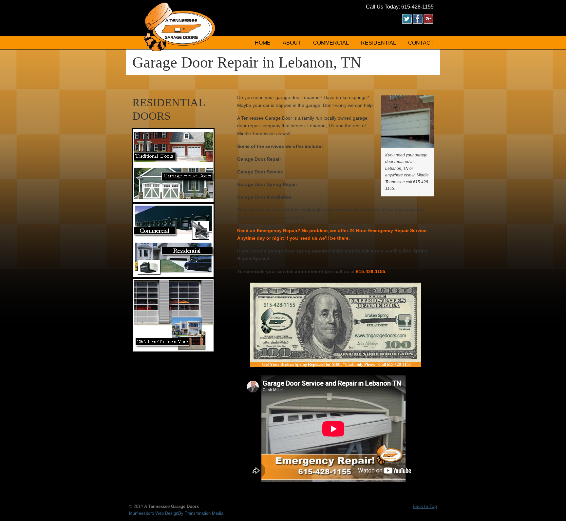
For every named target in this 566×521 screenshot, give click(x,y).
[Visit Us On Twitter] (406, 22)
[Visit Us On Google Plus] (428, 22)
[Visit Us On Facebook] (417, 22)
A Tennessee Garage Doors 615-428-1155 (179, 26)
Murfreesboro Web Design (153, 513)
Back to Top (425, 506)
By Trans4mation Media (200, 513)
